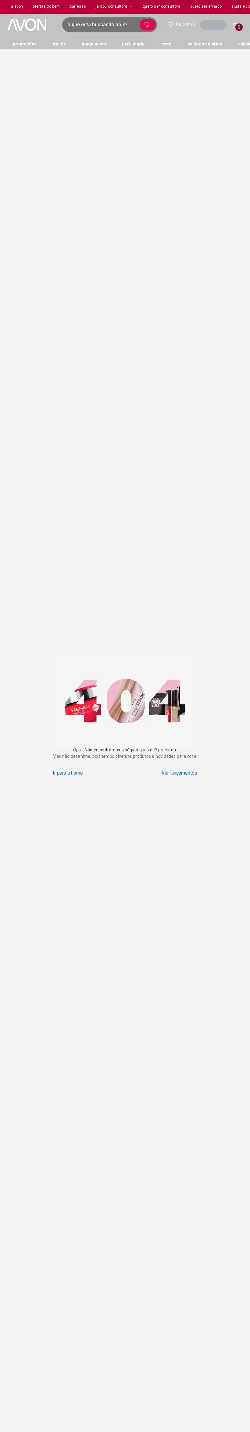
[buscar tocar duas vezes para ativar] (147, 25)
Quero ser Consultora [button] (161, 6)
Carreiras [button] (78, 6)
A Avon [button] (17, 6)
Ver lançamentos (179, 773)
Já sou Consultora (111, 6)
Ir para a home (68, 773)
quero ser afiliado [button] (206, 6)
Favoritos (185, 24)
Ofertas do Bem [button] (46, 6)
